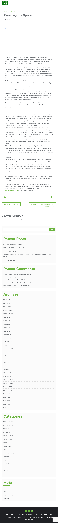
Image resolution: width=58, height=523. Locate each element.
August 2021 (7, 352)
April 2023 (7, 303)
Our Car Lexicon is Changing (11, 204)
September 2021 (8, 348)
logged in (10, 219)
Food (5, 442)
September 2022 (8, 313)
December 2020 (8, 380)
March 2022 (7, 334)
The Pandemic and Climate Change (21, 274)
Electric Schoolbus (9, 435)
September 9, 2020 (9, 11)
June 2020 (7, 400)
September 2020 (8, 390)
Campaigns (31, 514)
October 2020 (8, 387)
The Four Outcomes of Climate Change (14, 244)
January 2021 (7, 376)
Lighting (6, 456)
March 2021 (7, 369)
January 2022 (8, 341)
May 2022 (7, 327)
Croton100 (7, 432)
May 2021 (6, 362)
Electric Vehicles (8, 439)
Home (6, 514)
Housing (6, 449)
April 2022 (7, 331)
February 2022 (8, 338)
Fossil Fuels (7, 446)
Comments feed (8, 495)
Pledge (12, 514)
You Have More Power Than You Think (22, 282)
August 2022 (7, 317)
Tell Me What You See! (18, 277)
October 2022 (8, 310)
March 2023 (7, 306)
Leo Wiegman (8, 285)
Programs (44, 514)
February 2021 (8, 373)
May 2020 (7, 404)
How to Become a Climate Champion (14, 247)
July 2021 (6, 355)
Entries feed (7, 491)
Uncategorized (8, 470)
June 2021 (7, 359)
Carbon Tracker (8, 421)
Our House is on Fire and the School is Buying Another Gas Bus (43, 205)
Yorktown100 (7, 474)
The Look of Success (10, 260)
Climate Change (8, 425)
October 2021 (8, 345)
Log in (6, 488)
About (50, 514)
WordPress (42, 517)
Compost (6, 428)
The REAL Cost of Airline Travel (22, 285)
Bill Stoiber (9, 197)
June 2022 (7, 324)
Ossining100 (7, 460)
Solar (5, 467)
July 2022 (7, 320)
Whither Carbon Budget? (11, 251)
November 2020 (8, 383)
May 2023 (7, 299)
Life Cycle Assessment (10, 453)
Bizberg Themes (29, 519)
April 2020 (7, 407)
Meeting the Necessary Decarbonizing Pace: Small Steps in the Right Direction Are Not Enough (27, 255)
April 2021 (7, 366)
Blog (37, 514)
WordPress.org (8, 498)
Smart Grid (7, 463)
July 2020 (7, 397)
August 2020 (7, 394)
